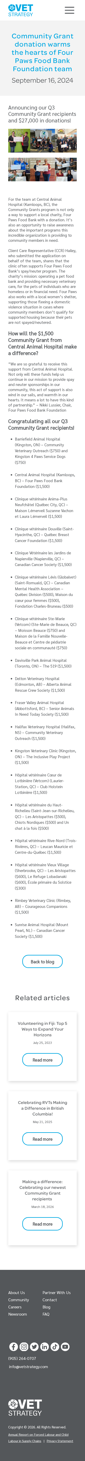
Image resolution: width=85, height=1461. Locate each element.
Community (18, 1299)
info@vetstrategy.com (28, 1366)
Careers (14, 1306)
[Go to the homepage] (25, 1407)
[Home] (20, 10)
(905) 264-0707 (22, 1358)
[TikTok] (55, 1346)
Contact (49, 1299)
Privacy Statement (60, 1441)
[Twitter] (34, 1346)
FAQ (45, 1314)
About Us (16, 1292)
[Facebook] (13, 1346)
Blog (46, 1306)
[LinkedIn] (44, 1346)
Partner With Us (56, 1292)
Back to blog (42, 961)
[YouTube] (65, 1346)
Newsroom (17, 1314)
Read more (43, 1060)
